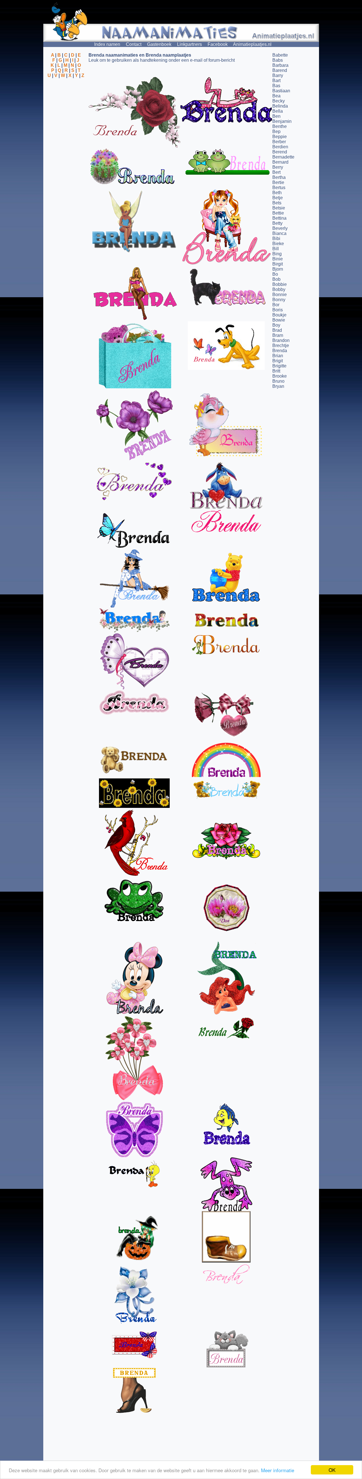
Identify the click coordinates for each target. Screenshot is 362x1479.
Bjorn (277, 269)
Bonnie (279, 294)
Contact (133, 44)
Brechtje (280, 345)
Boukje (279, 315)
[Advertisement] (66, 105)
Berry (277, 167)
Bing (277, 253)
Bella (277, 111)
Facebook (218, 44)
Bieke (278, 243)
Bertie (278, 182)
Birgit (277, 264)
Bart (276, 80)
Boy (276, 325)
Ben (276, 116)
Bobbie (279, 284)
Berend (279, 151)
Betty (277, 223)
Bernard (280, 162)
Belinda (280, 106)
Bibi (276, 238)
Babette (280, 55)
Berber (279, 141)
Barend (279, 70)
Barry (277, 75)
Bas (276, 85)
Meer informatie (277, 1470)
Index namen (107, 44)
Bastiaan (281, 90)
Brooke (279, 376)
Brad (277, 330)
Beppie (279, 136)
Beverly (280, 228)
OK (332, 1469)
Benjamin (282, 121)
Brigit (277, 360)
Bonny (278, 299)
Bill (275, 248)
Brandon (281, 340)
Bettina (279, 218)
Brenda (279, 350)
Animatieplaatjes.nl (252, 44)
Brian (277, 355)
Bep (276, 131)
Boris (277, 309)
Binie (277, 258)
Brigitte (279, 365)
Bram (277, 335)
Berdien (280, 146)
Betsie (278, 208)
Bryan (278, 386)
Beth (277, 192)
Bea (276, 95)
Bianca (279, 233)
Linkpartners (189, 44)
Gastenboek (159, 44)
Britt (276, 371)
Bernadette (283, 157)
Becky (278, 101)
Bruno (278, 381)
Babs (277, 60)
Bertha (279, 177)
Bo (275, 274)
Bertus (278, 187)
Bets (276, 202)
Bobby (278, 289)
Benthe (279, 126)
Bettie (278, 213)
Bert (276, 172)
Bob (276, 279)
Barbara (280, 65)
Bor (275, 304)
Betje (277, 197)
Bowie (278, 320)
